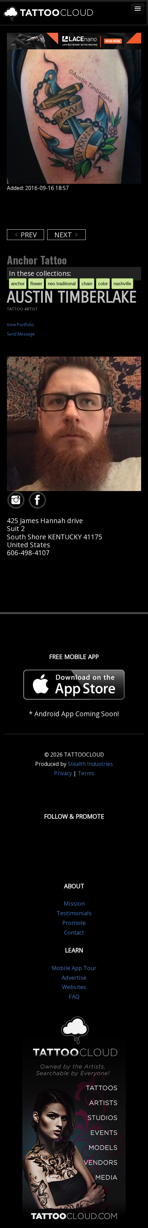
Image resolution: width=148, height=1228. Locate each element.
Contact (74, 932)
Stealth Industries (90, 764)
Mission (74, 903)
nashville (122, 283)
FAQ (74, 996)
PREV (28, 234)
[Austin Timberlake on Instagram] (17, 500)
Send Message (21, 334)
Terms (86, 773)
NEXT (64, 234)
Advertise (74, 977)
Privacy (63, 773)
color (103, 283)
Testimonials (74, 913)
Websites (74, 987)
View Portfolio (20, 325)
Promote (74, 923)
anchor (17, 283)
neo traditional (62, 283)
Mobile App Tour (74, 968)
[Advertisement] (62, 210)
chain (87, 283)
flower (36, 283)
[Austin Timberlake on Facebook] (39, 500)
